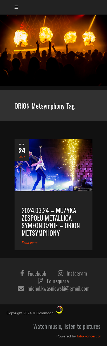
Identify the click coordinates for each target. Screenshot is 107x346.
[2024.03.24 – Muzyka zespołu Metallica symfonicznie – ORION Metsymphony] (53, 165)
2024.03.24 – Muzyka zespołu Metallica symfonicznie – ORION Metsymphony (51, 221)
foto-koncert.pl (89, 336)
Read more (29, 242)
